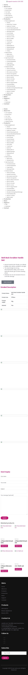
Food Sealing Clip (11, 89)
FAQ (6, 100)
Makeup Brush (10, 49)
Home (6, 5)
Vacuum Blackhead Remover (14, 29)
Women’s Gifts (10, 56)
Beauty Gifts (8, 52)
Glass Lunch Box (11, 68)
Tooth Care (9, 42)
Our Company (8, 8)
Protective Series (11, 59)
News (5, 97)
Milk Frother (10, 93)
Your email (3, 482)
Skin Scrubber (10, 38)
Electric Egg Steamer (12, 82)
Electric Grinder (11, 79)
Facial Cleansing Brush (12, 27)
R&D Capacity (8, 15)
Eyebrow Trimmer (11, 26)
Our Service (8, 13)
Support (6, 98)
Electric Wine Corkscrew (13, 75)
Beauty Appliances (9, 20)
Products (7, 19)
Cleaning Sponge (11, 86)
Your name (3, 476)
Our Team (7, 12)
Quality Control (9, 17)
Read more (4, 546)
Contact (6, 104)
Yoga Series (10, 63)
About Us (7, 6)
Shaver (8, 22)
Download (7, 102)
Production (7, 95)
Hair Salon (9, 40)
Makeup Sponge (11, 47)
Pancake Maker (10, 84)
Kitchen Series (8, 66)
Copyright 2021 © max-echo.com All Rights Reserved (14, 669)
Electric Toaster (11, 91)
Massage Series (10, 31)
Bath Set (9, 43)
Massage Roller (10, 64)
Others (8, 50)
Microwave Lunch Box (12, 72)
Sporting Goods (9, 57)
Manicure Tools (10, 36)
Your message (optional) (7, 495)
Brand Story (8, 10)
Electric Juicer (10, 80)
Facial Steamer (10, 34)
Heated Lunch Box (11, 70)
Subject (3, 489)
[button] (14, 107)
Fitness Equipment (11, 61)
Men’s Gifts (9, 54)
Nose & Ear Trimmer (12, 24)
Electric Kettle (10, 77)
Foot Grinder (10, 33)
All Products (4, 608)
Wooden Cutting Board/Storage (14, 87)
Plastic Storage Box (12, 73)
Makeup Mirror (10, 45)
